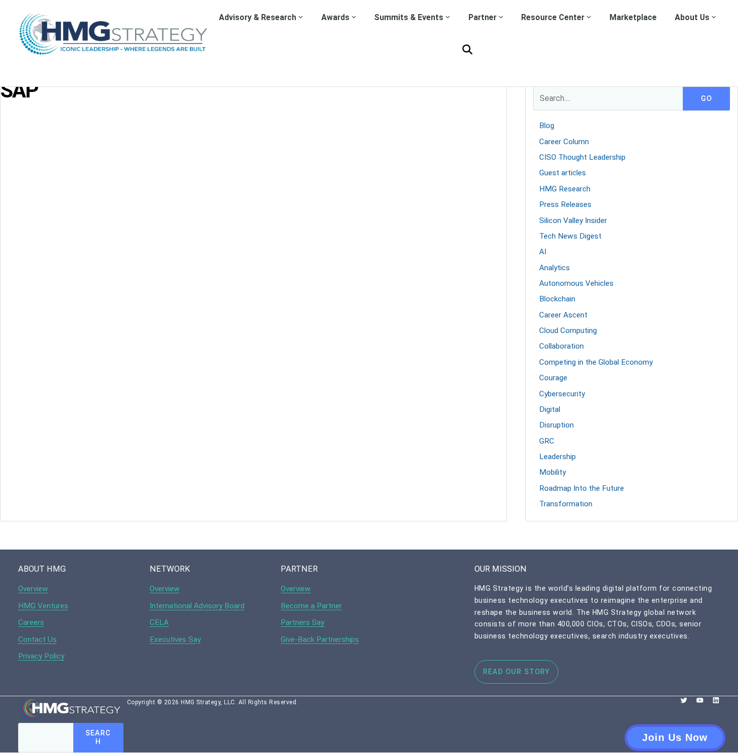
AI (542, 251)
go (706, 98)
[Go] (467, 49)
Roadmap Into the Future (581, 488)
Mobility (552, 472)
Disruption (556, 424)
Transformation (565, 503)
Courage (553, 377)
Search (98, 737)
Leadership (557, 456)
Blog (546, 125)
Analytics (554, 267)
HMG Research (564, 188)
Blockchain (557, 298)
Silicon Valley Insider (573, 220)
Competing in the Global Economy (596, 362)
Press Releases (565, 204)
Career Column (564, 141)
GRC (546, 441)
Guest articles (562, 172)
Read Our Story (516, 672)
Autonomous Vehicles (576, 283)
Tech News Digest (570, 236)
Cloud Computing (568, 330)
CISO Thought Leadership (582, 157)
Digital (549, 409)
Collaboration (561, 346)
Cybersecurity (562, 393)
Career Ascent (563, 314)
